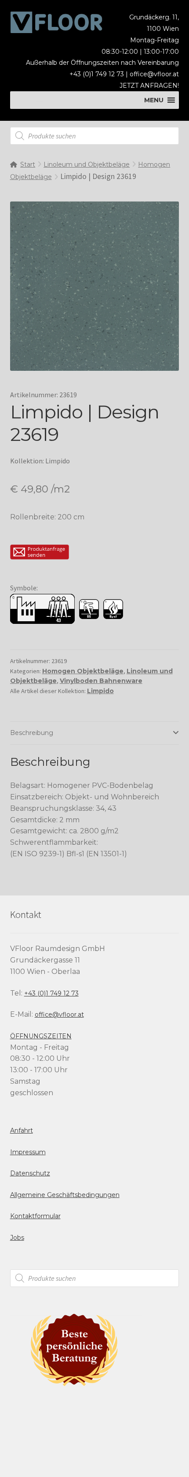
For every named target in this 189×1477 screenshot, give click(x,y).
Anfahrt (21, 1130)
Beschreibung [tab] (31, 733)
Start (27, 164)
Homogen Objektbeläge (83, 671)
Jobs (17, 1238)
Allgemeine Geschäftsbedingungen (65, 1195)
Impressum (28, 1152)
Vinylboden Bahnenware (101, 681)
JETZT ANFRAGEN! (149, 86)
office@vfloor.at (154, 74)
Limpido (100, 691)
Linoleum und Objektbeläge (87, 164)
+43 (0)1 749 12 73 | (99, 74)
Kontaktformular (35, 1216)
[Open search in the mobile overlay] (94, 136)
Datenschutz (30, 1173)
